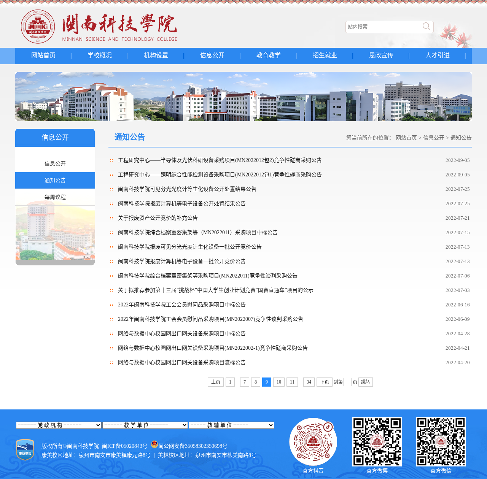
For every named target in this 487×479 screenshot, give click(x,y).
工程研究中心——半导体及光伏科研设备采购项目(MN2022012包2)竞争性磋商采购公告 (220, 160)
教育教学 (268, 55)
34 (309, 382)
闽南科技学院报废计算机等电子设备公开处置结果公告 (182, 203)
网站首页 (43, 55)
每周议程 (55, 197)
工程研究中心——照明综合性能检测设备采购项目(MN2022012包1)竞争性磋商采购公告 (220, 175)
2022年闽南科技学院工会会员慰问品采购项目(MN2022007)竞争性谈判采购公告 (210, 319)
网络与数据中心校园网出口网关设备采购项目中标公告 (182, 333)
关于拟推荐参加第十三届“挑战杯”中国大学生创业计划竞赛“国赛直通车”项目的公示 (216, 290)
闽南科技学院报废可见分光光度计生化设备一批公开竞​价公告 (190, 247)
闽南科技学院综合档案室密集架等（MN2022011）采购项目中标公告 (198, 232)
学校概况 (100, 55)
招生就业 (325, 55)
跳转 (365, 382)
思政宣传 (381, 55)
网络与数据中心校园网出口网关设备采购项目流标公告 (182, 362)
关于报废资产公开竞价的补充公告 (158, 218)
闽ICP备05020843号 (125, 446)
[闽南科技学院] (112, 44)
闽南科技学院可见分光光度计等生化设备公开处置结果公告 (187, 189)
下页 (324, 382)
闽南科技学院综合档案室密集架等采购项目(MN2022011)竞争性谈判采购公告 (208, 276)
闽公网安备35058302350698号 (193, 446)
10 (279, 382)
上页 (215, 382)
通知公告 (55, 180)
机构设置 (156, 55)
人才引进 (437, 55)
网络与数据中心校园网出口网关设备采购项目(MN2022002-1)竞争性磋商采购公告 (213, 348)
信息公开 (212, 55)
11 (292, 382)
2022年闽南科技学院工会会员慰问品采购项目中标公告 (182, 305)
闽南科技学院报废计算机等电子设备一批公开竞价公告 (182, 261)
